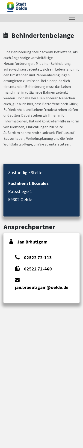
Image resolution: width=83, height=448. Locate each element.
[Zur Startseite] (17, 7)
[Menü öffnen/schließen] (72, 18)
